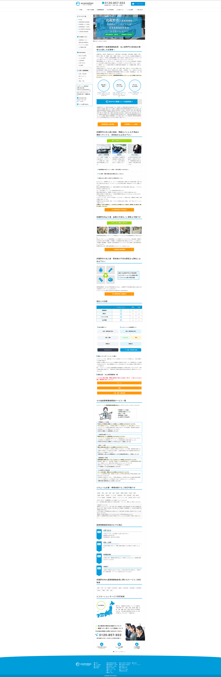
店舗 (119, 388)
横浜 (137, 607)
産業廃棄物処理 (100, 9)
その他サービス (120, 9)
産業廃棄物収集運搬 (112, 663)
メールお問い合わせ (83, 104)
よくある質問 (130, 9)
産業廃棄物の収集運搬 (107, 124)
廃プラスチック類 (111, 669)
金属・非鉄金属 (111, 667)
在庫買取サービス (124, 666)
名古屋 (133, 607)
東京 (127, 607)
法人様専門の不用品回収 (126, 663)
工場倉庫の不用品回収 (125, 664)
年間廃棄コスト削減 (112, 666)
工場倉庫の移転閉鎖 (119, 249)
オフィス (119, 383)
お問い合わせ (140, 9)
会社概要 (97, 667)
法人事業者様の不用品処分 (119, 209)
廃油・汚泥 (110, 672)
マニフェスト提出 (124, 669)
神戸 (125, 609)
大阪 (130, 607)
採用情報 (135, 663)
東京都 (100, 41)
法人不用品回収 (110, 9)
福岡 (122, 609)
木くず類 (110, 670)
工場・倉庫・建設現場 (119, 393)
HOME (80, 9)
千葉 (119, 609)
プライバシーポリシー (137, 664)
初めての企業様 (90, 9)
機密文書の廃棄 (124, 670)
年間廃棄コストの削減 (130, 124)
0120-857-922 (82, 98)
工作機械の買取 (124, 667)
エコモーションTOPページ (119, 651)
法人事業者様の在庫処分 (119, 294)
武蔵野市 (105, 41)
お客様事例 (97, 666)
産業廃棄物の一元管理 (112, 664)
